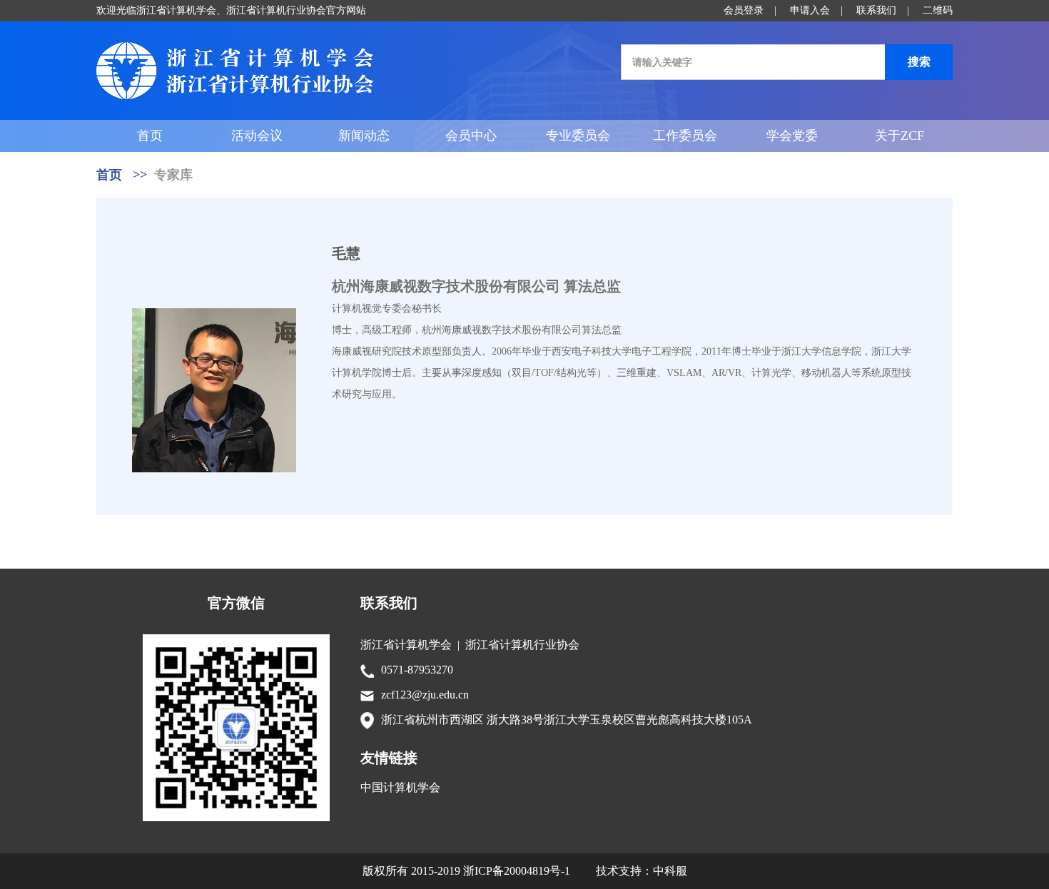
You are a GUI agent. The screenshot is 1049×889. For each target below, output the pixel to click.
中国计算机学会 (400, 787)
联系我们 (876, 10)
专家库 (173, 175)
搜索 (919, 62)
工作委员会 (685, 135)
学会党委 (792, 135)
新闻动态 (364, 135)
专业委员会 (578, 135)
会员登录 (744, 10)
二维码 (938, 10)
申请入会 (810, 10)
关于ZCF (899, 135)
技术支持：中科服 (641, 871)
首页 (150, 135)
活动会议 (257, 135)
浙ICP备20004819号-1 (516, 871)
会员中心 (471, 135)
